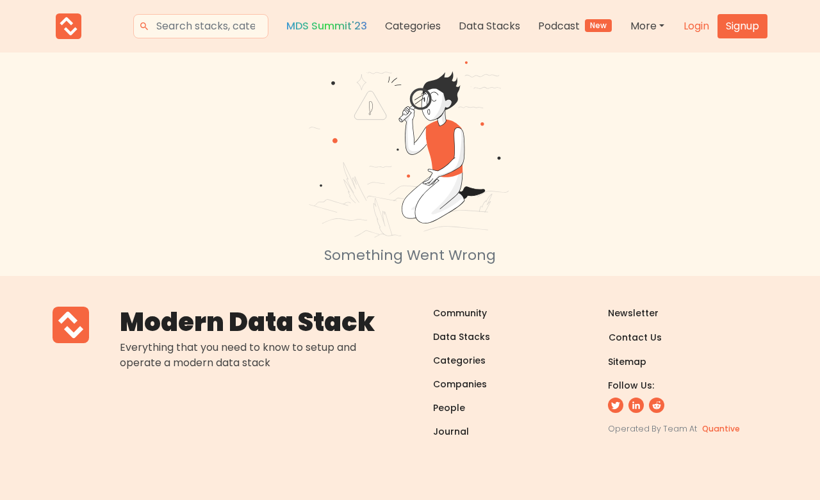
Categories (413, 26)
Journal (451, 431)
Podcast (572, 26)
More (643, 26)
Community (460, 313)
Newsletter (633, 313)
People (449, 407)
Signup (742, 26)
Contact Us (635, 337)
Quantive (721, 428)
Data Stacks (489, 26)
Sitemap (627, 361)
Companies (460, 384)
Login (696, 26)
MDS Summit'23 (326, 26)
